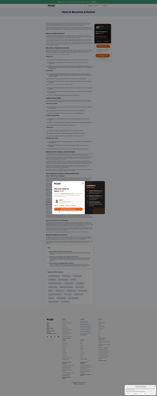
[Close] (83, 183)
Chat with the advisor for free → (68, 209)
